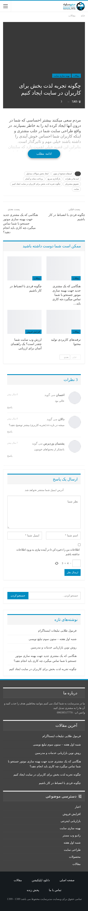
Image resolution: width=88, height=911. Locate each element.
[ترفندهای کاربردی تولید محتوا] (63, 322)
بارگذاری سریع (54, 179)
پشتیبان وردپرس (53, 443)
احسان (60, 395)
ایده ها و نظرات (72, 179)
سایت (76, 189)
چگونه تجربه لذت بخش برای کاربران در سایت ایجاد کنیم (36, 184)
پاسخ (10, 407)
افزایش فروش (33, 332)
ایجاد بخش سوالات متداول (37, 173)
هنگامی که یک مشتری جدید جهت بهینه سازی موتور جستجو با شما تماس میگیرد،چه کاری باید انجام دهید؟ (20, 223)
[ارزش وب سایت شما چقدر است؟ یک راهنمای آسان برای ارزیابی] (24, 322)
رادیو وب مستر (72, 835)
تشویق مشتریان (72, 184)
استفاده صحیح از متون (62, 173)
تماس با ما (55, 890)
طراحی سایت (72, 849)
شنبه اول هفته (72, 842)
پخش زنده (33, 890)
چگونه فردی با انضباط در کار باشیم (60, 783)
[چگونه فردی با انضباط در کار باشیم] (24, 268)
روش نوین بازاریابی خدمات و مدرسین (54, 647)
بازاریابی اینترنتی (71, 821)
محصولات (75, 856)
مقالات (76, 76)
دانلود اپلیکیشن (41, 880)
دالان (61, 419)
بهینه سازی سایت (62, 76)
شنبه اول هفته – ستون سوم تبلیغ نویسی (53, 639)
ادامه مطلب (43, 153)
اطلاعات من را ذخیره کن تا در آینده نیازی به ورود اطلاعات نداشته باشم (48, 552)
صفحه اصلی (67, 880)
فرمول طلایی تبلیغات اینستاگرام (57, 630)
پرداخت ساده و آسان (34, 179)
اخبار (78, 806)
